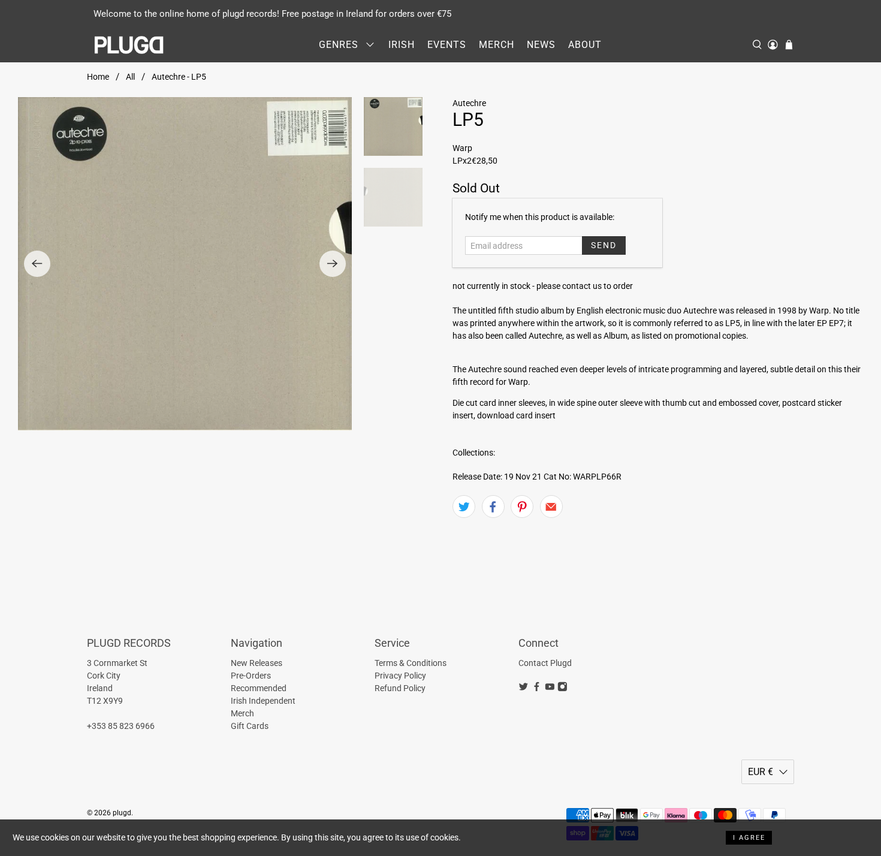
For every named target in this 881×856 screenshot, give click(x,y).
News (541, 44)
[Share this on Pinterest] (522, 506)
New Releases (256, 663)
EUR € (760, 771)
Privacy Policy (400, 675)
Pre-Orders (251, 675)
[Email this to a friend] (551, 506)
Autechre (469, 103)
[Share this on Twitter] (463, 506)
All (130, 77)
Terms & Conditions (410, 663)
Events (446, 44)
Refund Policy (400, 688)
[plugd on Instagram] (562, 689)
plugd (122, 813)
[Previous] (37, 264)
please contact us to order (584, 286)
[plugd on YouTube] (550, 689)
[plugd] (129, 45)
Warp (462, 148)
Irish (401, 44)
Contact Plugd (545, 663)
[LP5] (185, 264)
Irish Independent (263, 701)
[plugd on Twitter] (523, 689)
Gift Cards (249, 726)
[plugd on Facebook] (537, 689)
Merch (496, 44)
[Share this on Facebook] (493, 506)
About (585, 44)
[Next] (332, 264)
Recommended (258, 688)
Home (98, 77)
